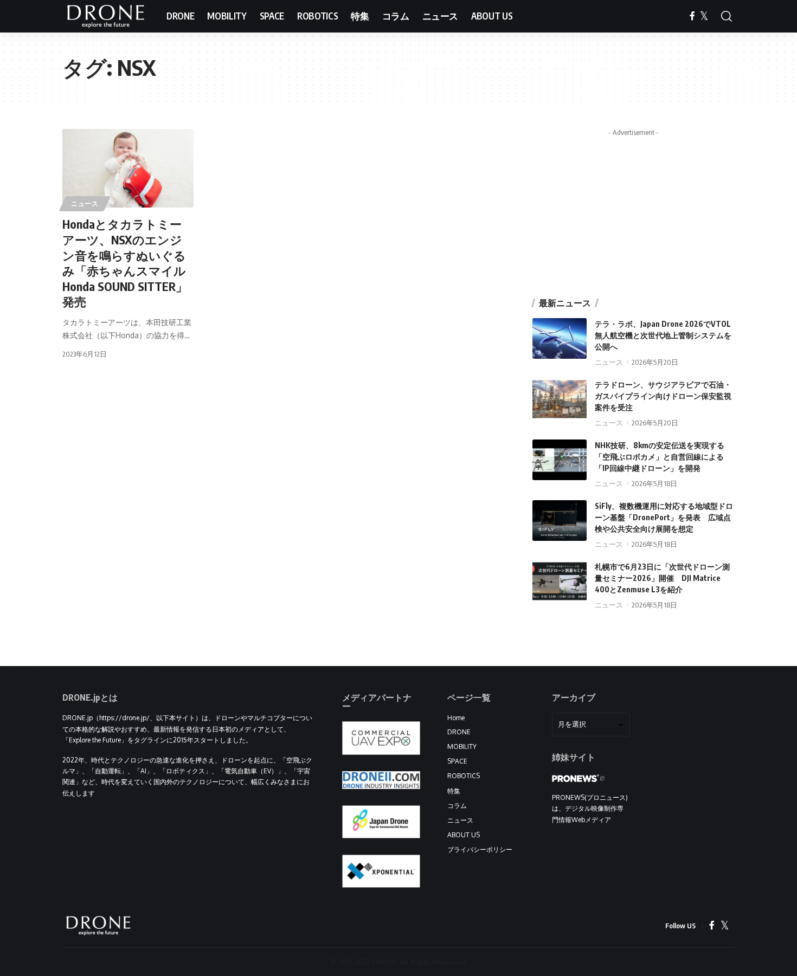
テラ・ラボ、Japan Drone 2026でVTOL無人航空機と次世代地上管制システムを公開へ (663, 335)
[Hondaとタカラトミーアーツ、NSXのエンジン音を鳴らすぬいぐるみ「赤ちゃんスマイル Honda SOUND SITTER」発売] (128, 168)
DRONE (459, 732)
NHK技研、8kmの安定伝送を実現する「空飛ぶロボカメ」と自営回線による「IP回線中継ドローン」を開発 (659, 457)
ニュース (85, 203)
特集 (453, 791)
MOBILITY (462, 746)
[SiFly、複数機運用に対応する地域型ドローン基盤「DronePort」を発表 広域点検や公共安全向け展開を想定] (559, 520)
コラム (457, 806)
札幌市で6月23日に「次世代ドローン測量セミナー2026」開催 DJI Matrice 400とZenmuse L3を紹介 (662, 578)
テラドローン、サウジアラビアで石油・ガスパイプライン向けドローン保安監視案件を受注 (663, 396)
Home (456, 718)
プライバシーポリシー (479, 849)
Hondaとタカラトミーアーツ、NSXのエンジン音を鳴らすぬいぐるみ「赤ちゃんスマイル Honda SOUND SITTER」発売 (125, 262)
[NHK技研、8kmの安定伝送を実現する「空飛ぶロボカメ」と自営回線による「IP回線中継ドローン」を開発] (559, 459)
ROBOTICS (463, 776)
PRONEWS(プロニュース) (590, 797)
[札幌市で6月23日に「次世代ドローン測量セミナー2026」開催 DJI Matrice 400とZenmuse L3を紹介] (559, 581)
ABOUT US (463, 835)
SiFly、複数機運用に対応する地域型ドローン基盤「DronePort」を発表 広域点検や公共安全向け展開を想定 (664, 517)
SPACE (457, 761)
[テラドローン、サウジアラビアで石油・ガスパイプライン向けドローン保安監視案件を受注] (559, 399)
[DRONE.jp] (105, 16)
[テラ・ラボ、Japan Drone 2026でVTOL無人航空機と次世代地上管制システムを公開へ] (559, 338)
